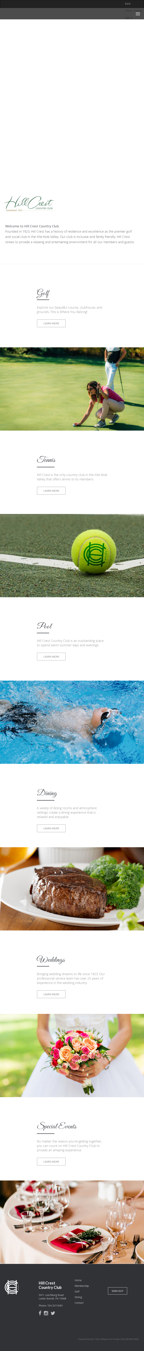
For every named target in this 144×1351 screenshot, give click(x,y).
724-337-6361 (55, 1305)
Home (78, 1280)
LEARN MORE (51, 323)
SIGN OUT (117, 1291)
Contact (79, 1302)
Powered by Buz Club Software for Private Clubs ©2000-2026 (108, 1339)
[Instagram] (47, 1314)
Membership (82, 1285)
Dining (78, 1297)
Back (128, 3)
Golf (77, 1291)
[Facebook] (41, 1314)
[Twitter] (54, 1314)
